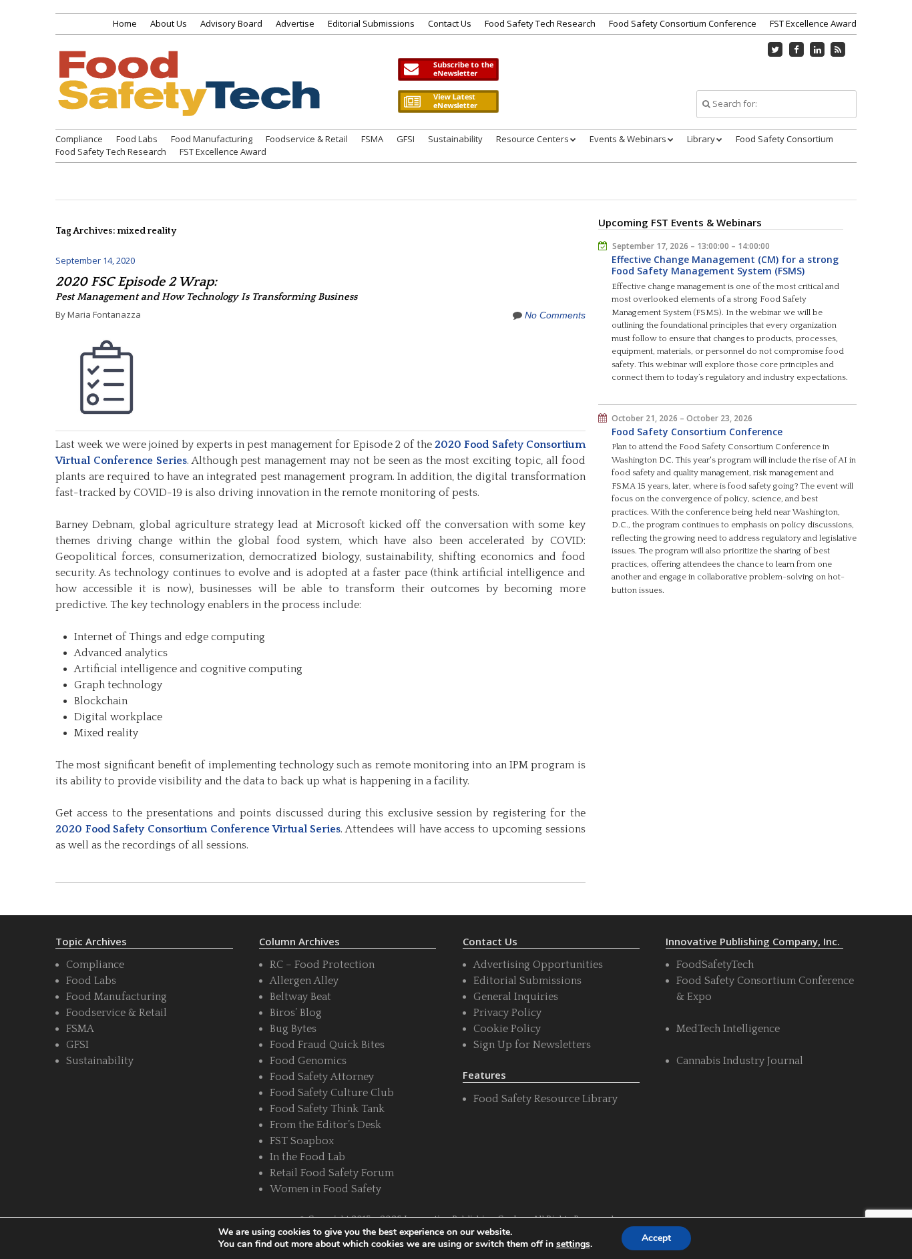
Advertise (295, 23)
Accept (656, 1238)
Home (125, 23)
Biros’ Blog (296, 1013)
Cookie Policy (507, 1029)
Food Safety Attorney (322, 1077)
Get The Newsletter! (448, 69)
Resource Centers (532, 139)
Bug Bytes (293, 1029)
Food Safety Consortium (784, 139)
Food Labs (137, 139)
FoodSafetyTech (715, 965)
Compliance (79, 139)
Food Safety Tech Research (540, 23)
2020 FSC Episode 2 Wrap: (206, 288)
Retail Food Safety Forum (332, 1173)
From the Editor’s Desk (325, 1125)
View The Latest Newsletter (448, 101)
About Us (168, 23)
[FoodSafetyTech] (188, 95)
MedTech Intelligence (728, 1029)
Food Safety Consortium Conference (682, 23)
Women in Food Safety (325, 1189)
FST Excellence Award (813, 23)
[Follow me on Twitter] (775, 49)
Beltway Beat (300, 997)
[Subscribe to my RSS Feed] (838, 49)
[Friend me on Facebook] (796, 49)
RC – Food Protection (322, 965)
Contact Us (449, 23)
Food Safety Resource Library (545, 1099)
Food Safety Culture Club (332, 1093)
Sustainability (455, 139)
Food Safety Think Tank (327, 1109)
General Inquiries (515, 997)
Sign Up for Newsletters (532, 1045)
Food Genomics (308, 1061)
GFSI (406, 139)
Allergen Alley (304, 981)
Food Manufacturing (211, 139)
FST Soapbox (302, 1141)
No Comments (555, 315)
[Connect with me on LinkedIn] (817, 49)
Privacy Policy (507, 1013)
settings (573, 1244)
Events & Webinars (628, 139)
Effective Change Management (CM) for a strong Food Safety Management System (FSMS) (725, 265)
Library (701, 139)
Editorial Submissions (371, 23)
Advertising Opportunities (538, 965)
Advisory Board (231, 23)
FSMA (372, 139)
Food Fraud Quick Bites (327, 1045)
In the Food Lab (307, 1157)
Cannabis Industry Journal (739, 1061)
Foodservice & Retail (307, 139)
